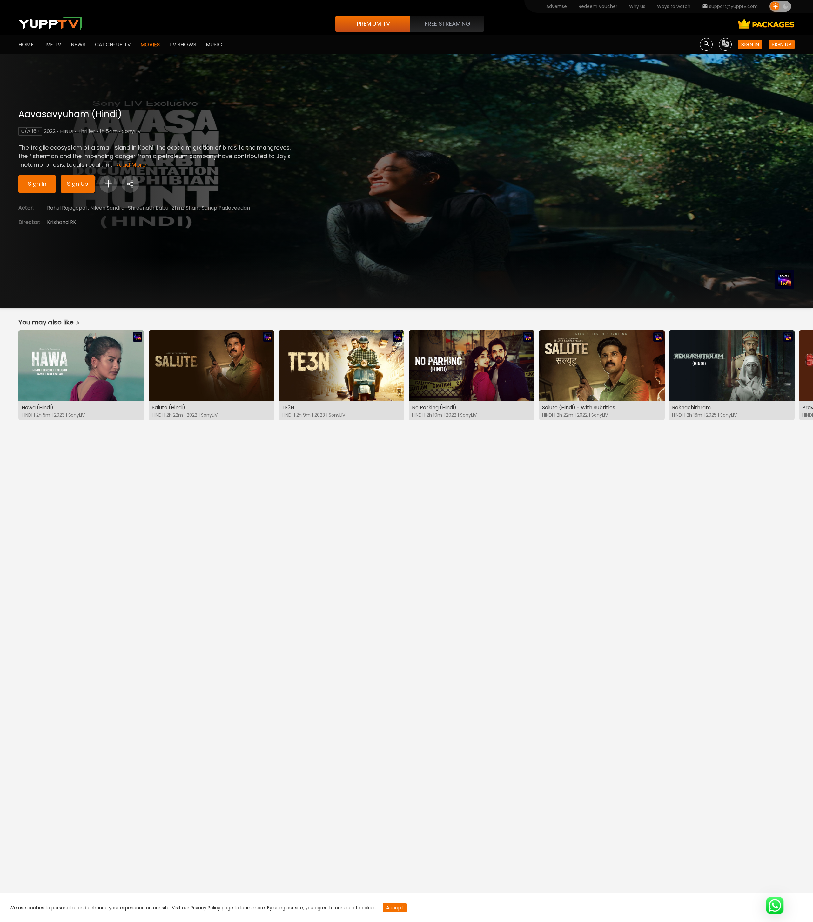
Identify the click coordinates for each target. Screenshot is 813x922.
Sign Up (77, 184)
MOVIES (150, 44)
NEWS (78, 44)
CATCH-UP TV (113, 44)
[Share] (130, 184)
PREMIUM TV (373, 24)
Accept (395, 907)
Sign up (781, 44)
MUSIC (214, 44)
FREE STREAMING (447, 24)
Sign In (37, 184)
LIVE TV (52, 44)
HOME (26, 44)
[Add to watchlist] (108, 184)
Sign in (750, 44)
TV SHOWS (182, 44)
